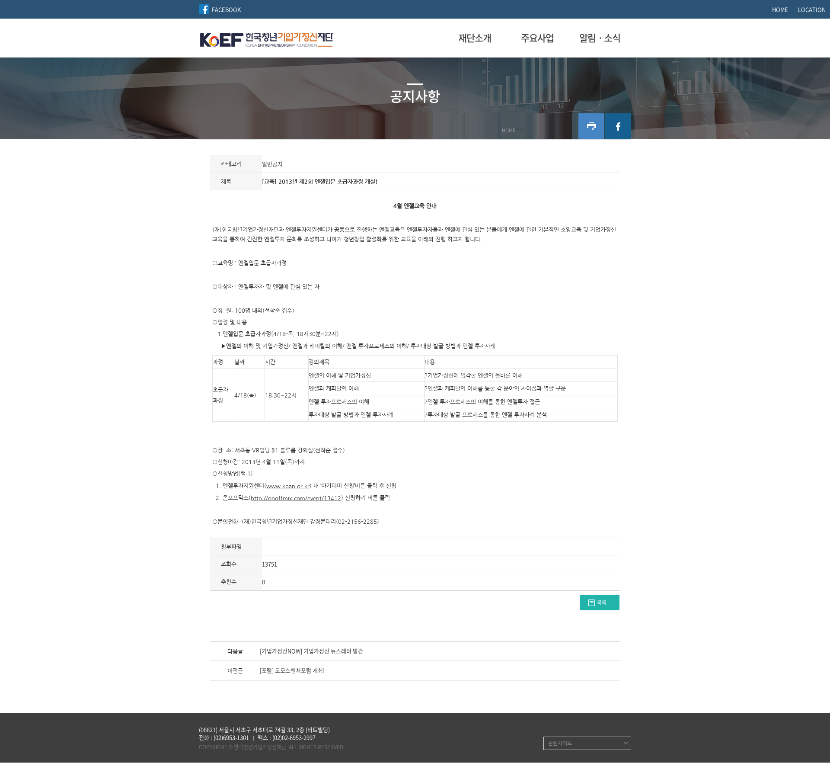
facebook (618, 126)
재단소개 (474, 37)
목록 (602, 602)
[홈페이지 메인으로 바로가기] (266, 38)
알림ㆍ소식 (599, 37)
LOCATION (812, 9)
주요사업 (537, 37)
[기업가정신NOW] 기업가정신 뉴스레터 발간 (311, 651)
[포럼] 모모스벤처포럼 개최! (292, 670)
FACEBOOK (226, 9)
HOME (780, 9)
